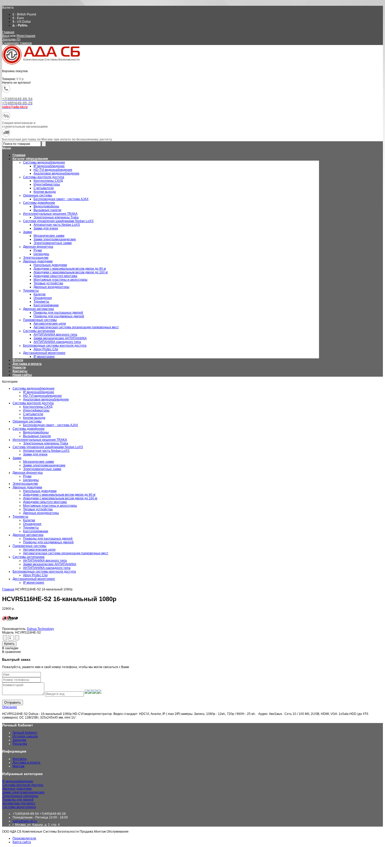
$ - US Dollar (22, 22)
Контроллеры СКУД (37, 407)
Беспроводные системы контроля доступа (44, 571)
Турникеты (20, 516)
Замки (17, 458)
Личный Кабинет (25, 733)
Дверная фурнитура (28, 473)
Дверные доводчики (27, 487)
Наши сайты (22, 375)
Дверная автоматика (28, 535)
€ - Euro (18, 18)
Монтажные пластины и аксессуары (50, 505)
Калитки (29, 520)
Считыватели (33, 414)
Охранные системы (27, 421)
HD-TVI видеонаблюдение (42, 396)
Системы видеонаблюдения (33, 388)
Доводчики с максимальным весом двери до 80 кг (59, 494)
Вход (5, 36)
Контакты (20, 371)
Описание (9, 707)
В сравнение (11, 652)
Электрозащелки (25, 483)
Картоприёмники (35, 531)
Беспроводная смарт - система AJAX (50, 425)
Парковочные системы (29, 546)
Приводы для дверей (18, 799)
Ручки (27, 476)
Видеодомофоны (36, 432)
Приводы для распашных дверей (48, 538)
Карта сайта (22, 842)
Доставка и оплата (27, 364)
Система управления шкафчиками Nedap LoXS (48, 447)
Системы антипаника (29, 557)
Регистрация (25, 36)
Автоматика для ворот (18, 803)
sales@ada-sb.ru (25, 821)
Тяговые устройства (38, 509)
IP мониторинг (33, 582)
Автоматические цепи (39, 549)
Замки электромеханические (44, 465)
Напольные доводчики (40, 491)
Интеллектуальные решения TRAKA (40, 440)
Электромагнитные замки (42, 469)
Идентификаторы (36, 410)
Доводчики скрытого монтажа (45, 502)
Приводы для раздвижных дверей (48, 542)
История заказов (25, 736)
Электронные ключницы (20, 796)
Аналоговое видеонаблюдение (46, 399)
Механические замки (38, 462)
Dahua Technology (40, 629)
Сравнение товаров (17, 43)
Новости (19, 367)
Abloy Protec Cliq (35, 575)
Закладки (19, 740)
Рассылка (20, 744)
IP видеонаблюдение (38, 392)
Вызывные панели (37, 436)
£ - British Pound (24, 14)
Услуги (18, 360)
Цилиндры (31, 480)
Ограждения (32, 524)
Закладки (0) (11, 39)
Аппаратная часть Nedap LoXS (46, 451)
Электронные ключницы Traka (45, 443)
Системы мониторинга (19, 807)
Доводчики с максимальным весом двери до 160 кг (60, 498)
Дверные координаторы (41, 513)
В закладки (10, 648)
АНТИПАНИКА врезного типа (45, 560)
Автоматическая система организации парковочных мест (65, 553)
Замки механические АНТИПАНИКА (49, 564)
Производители (24, 838)
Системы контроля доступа (33, 403)
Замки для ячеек (35, 454)
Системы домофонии (29, 429)
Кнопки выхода (34, 418)
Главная (8, 32)
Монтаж (18, 766)
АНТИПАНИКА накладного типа (46, 568)
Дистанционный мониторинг (34, 579)
